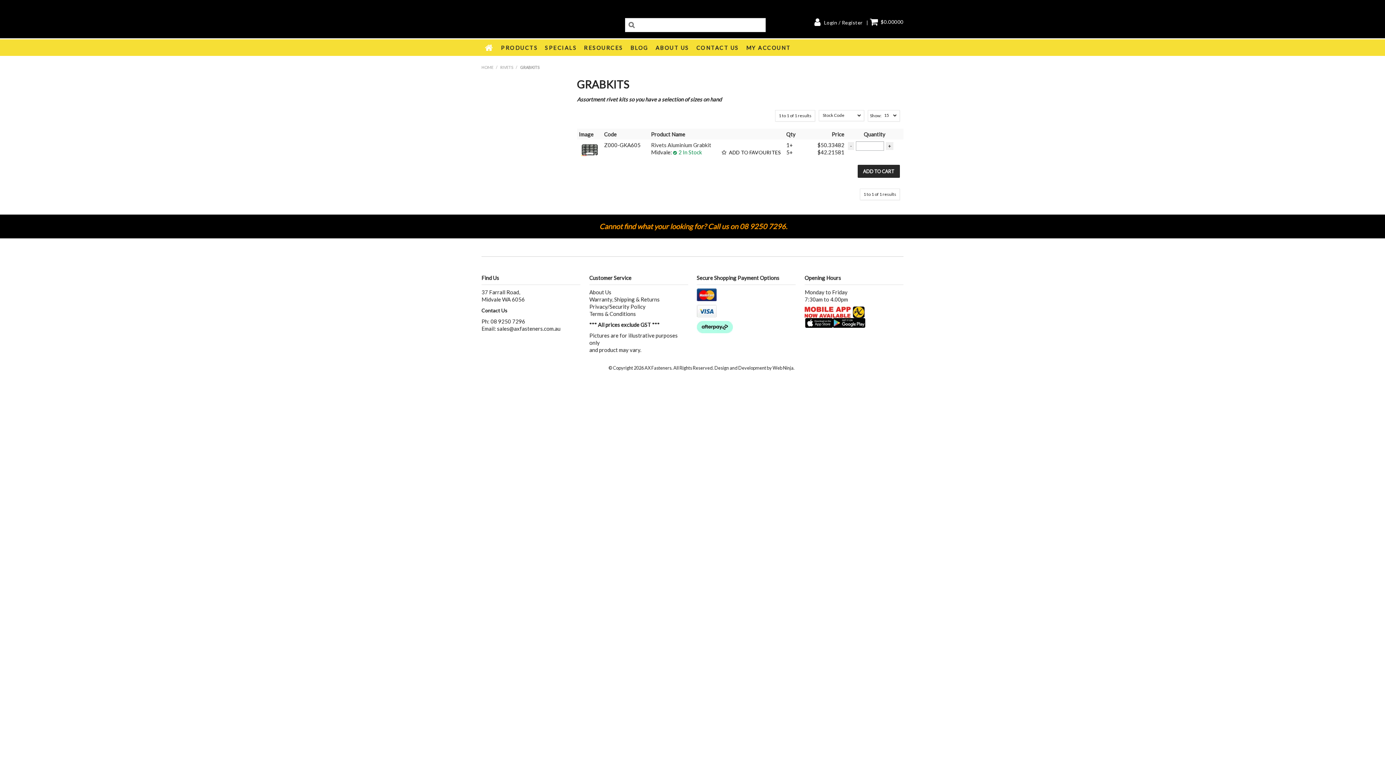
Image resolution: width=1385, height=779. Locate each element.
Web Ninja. (784, 368)
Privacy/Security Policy (617, 306)
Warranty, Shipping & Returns (624, 299)
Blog (639, 47)
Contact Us (717, 47)
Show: (875, 115)
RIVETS (506, 67)
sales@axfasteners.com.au (528, 328)
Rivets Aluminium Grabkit (681, 145)
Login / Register (843, 22)
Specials (561, 47)
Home (489, 48)
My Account (768, 47)
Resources (603, 47)
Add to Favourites (755, 152)
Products (519, 47)
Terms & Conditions (612, 314)
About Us (672, 47)
